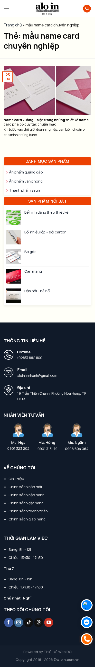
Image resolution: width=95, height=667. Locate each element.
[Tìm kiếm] (87, 9)
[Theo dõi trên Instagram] (18, 622)
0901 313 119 (47, 448)
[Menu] (7, 8)
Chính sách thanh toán (28, 511)
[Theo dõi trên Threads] (38, 622)
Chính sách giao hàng (27, 519)
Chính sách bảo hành (27, 494)
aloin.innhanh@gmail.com (37, 375)
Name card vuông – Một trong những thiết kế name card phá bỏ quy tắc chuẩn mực (46, 122)
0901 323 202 (18, 448)
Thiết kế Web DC (58, 651)
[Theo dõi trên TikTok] (28, 622)
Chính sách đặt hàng (26, 503)
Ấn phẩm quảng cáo (26, 172)
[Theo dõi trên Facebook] (8, 622)
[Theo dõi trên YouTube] (48, 622)
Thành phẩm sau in (25, 190)
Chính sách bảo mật (25, 486)
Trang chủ (13, 25)
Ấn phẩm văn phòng (26, 181)
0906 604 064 (76, 448)
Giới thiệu (16, 478)
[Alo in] (47, 8)
